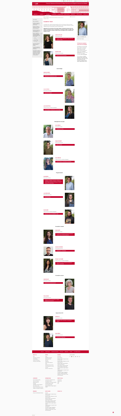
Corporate (35, 378)
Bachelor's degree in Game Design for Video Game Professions (36, 31)
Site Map (71, 351)
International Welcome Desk (49, 383)
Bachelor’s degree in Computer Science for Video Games (36, 24)
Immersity (46, 367)
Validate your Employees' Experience (38, 388)
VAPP (58, 382)
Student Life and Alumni (36, 360)
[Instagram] (77, 356)
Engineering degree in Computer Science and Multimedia (36, 48)
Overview (35, 37)
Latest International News (48, 384)
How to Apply (35, 41)
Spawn (46, 356)
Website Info (66, 351)
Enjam (46, 363)
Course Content (36, 39)
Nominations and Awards (55, 351)
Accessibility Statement (77, 351)
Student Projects (47, 351)
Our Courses (35, 19)
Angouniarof (47, 361)
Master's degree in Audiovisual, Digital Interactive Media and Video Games (36, 35)
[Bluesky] (75, 356)
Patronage (34, 383)
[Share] (74, 16)
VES (58, 383)
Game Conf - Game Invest (49, 368)
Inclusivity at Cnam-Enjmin (36, 361)
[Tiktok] (79, 356)
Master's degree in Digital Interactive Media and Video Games (53, 17)
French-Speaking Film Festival (49, 366)
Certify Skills (60, 378)
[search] (78, 1)
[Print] (70, 16)
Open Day (46, 360)
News (34, 356)
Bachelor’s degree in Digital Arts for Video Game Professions (36, 27)
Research (35, 391)
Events (46, 354)
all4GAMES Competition (48, 357)
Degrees (47, 16)
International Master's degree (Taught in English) (36, 44)
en (87, 1)
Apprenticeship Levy (36, 382)
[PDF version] (73, 16)
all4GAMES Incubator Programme (37, 384)
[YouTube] (71, 356)
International (48, 378)
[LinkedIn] (73, 356)
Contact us (42, 351)
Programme (35, 38)
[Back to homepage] (35, 4)
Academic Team (46, 18)
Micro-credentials (35, 21)
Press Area (61, 351)
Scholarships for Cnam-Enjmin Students (50, 382)
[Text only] (71, 16)
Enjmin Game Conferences (49, 362)
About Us (35, 354)
